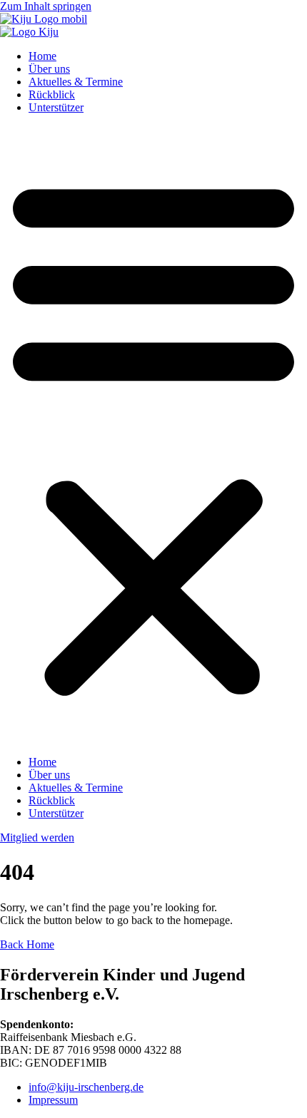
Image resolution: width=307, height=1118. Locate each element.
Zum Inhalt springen (45, 6)
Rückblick (52, 94)
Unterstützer (56, 107)
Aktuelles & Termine (76, 82)
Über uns (49, 69)
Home (42, 56)
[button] (153, 434)
